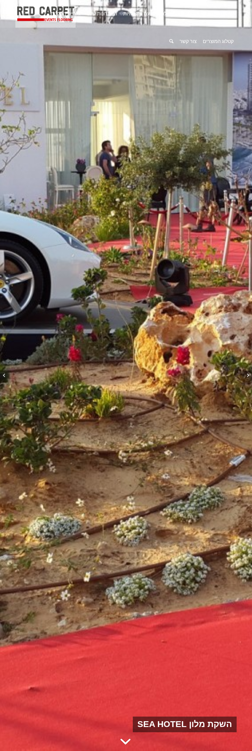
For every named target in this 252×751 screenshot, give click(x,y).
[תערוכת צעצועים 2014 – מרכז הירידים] (247, 375)
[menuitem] (222, 14)
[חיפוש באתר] (171, 41)
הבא (238, 375)
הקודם (14, 375)
